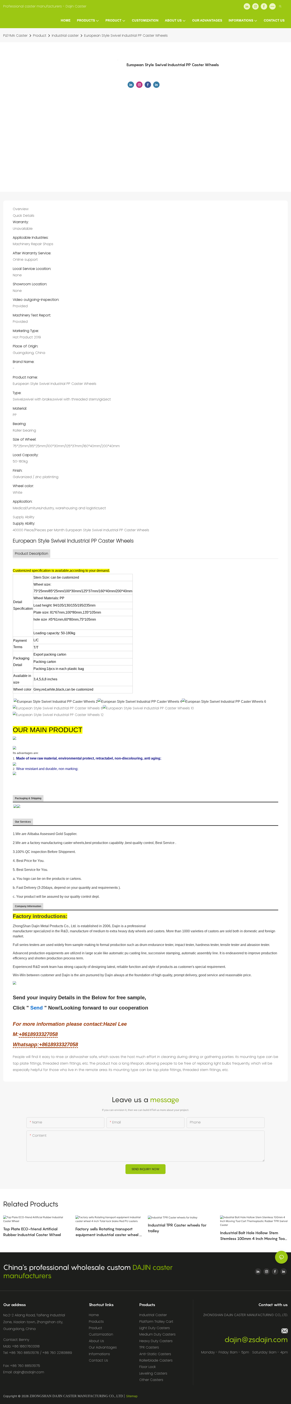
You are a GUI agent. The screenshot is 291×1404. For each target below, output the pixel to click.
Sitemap (132, 1396)
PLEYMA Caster (15, 35)
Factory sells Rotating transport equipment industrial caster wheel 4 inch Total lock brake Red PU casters (108, 1232)
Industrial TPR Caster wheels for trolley (177, 1228)
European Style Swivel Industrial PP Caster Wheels (126, 35)
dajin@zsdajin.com (256, 1339)
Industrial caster (65, 35)
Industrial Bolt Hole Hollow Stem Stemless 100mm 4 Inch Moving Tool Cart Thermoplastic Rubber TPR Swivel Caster (253, 1236)
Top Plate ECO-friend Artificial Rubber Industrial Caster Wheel (32, 1232)
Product (39, 35)
